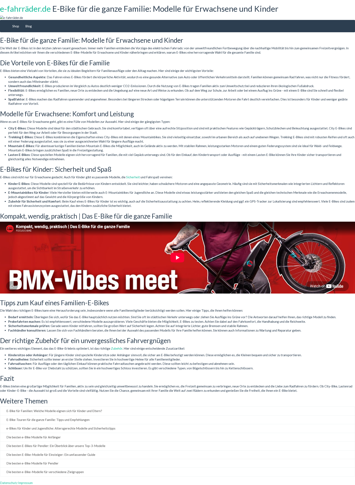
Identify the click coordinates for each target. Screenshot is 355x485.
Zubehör (116, 348)
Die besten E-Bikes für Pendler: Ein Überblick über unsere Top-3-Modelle (55, 446)
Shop (15, 26)
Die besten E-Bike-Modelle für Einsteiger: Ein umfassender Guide (50, 454)
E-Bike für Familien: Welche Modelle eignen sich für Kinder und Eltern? (54, 411)
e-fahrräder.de (25, 8)
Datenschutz (8, 483)
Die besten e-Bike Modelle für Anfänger (33, 437)
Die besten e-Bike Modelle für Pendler (32, 463)
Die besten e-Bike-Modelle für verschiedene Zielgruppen (45, 472)
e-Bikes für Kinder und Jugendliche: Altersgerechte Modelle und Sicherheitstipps (60, 428)
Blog (28, 26)
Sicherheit (133, 177)
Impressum (25, 483)
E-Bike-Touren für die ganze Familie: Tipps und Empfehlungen (48, 420)
